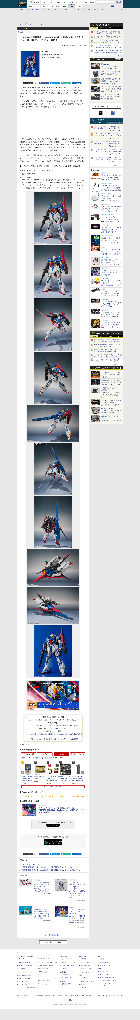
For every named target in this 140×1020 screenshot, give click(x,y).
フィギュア (55, 9)
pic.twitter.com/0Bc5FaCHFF (72, 734)
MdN (80, 975)
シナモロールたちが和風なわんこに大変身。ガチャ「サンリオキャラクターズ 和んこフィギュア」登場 (108, 38)
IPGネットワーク (103, 975)
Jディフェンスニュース (88, 962)
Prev (23, 772)
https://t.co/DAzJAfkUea (36, 734)
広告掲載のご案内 (50, 995)
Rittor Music (63, 956)
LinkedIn (78, 83)
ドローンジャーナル (25, 972)
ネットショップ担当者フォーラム (47, 962)
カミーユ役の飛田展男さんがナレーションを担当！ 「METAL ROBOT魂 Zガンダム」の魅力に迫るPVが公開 (42, 886)
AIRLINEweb (85, 959)
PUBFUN (100, 969)
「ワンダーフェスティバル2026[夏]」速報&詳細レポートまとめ (110, 375)
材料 (95, 9)
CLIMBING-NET (66, 978)
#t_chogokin (56, 734)
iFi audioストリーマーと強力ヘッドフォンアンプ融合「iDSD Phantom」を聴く (111, 66)
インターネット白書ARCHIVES (28, 988)
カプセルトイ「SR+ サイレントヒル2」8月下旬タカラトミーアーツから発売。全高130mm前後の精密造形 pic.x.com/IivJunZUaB (108, 151)
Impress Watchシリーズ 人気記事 (107, 333)
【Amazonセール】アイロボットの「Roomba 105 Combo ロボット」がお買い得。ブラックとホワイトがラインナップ (111, 200)
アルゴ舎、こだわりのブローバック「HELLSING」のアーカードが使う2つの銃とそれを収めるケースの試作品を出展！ (111, 405)
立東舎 (64, 969)
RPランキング (98, 123)
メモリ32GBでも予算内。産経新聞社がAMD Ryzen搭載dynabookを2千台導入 (111, 81)
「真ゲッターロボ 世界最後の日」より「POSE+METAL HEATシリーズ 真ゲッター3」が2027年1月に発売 (108, 47)
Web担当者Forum (24, 962)
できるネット (23, 984)
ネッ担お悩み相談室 (25, 975)
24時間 (102, 28)
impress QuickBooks (106, 965)
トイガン (64, 9)
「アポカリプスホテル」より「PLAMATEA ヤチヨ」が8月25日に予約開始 (111, 304)
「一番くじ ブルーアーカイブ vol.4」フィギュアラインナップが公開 (110, 273)
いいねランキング (115, 123)
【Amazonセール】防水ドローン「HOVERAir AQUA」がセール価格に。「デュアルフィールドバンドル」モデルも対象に (111, 179)
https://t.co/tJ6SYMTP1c (59, 728)
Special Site (99, 59)
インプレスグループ (99, 995)
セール (101, 9)
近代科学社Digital (67, 984)
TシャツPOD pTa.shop (107, 977)
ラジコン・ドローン (78, 754)
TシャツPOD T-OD (68, 965)
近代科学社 (63, 981)
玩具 (83, 9)
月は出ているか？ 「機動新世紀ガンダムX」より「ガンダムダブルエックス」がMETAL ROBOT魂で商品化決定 (111, 242)
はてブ (56, 83)
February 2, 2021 (71, 739)
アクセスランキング (102, 25)
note (67, 83)
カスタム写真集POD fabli (108, 981)
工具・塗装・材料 (78, 796)
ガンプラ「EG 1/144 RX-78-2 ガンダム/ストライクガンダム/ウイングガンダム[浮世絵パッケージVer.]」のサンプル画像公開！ (111, 264)
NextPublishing (42, 984)
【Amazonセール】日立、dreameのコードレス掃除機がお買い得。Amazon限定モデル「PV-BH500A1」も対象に (108, 52)
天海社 (102, 959)
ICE (99, 956)
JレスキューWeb (86, 969)
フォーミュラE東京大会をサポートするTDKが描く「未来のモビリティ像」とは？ (111, 89)
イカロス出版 (83, 956)
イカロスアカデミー (87, 972)
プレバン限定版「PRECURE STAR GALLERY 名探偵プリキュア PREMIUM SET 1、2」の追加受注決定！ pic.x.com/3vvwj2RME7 (107, 159)
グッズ (77, 9)
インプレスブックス (44, 981)
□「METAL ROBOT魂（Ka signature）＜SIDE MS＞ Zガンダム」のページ (48, 867)
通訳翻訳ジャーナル (87, 965)
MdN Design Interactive (88, 981)
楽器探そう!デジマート (68, 962)
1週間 (110, 28)
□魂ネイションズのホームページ (31, 864)
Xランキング (99, 120)
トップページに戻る (53, 942)
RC (71, 9)
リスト (36, 83)
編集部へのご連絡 (63, 995)
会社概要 (88, 995)
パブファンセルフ (105, 971)
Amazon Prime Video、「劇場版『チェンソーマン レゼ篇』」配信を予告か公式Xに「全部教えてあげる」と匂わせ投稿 (107, 346)
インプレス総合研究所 (25, 965)
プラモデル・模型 (28, 754)
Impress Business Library (45, 965)
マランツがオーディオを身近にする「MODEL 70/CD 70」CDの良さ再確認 (111, 97)
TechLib (83, 987)
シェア (45, 83)
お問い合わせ (39, 995)
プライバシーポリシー (77, 995)
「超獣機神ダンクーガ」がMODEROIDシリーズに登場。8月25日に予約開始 (110, 314)
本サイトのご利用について (24, 995)
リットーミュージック (68, 959)
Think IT (21, 959)
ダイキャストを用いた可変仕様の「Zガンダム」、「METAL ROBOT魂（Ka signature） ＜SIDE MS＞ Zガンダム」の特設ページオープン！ (61, 810)
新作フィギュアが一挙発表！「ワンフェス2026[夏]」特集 (108, 368)
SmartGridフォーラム (44, 959)
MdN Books (84, 978)
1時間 (94, 28)
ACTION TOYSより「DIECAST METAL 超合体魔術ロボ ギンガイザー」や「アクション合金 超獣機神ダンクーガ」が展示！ (111, 412)
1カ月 (119, 28)
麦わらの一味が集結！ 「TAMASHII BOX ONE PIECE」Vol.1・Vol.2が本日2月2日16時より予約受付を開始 (42, 914)
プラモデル (46, 9)
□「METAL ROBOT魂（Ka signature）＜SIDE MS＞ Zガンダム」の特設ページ (49, 870)
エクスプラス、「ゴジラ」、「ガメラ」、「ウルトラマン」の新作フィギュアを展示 (111, 418)
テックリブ (82, 984)
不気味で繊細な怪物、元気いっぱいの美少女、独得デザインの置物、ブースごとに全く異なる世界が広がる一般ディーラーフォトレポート (111, 384)
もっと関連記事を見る (52, 935)
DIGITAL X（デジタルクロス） (47, 972)
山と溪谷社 (63, 972)
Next (83, 772)
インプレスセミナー (44, 969)
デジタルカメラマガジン (26, 981)
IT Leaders (22, 969)
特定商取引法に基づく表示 (115, 995)
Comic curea (104, 962)
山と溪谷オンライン (68, 975)
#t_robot (48, 734)
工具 (89, 9)
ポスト (29, 83)
